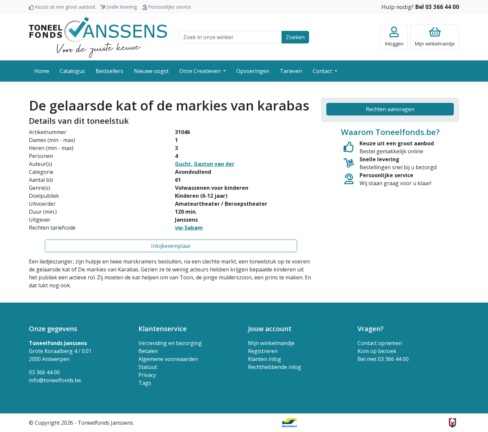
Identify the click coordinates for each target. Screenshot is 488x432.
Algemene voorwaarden (168, 359)
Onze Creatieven (200, 71)
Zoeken (295, 37)
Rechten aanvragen (390, 109)
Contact (323, 71)
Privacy (147, 375)
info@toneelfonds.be (55, 380)
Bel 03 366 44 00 (437, 7)
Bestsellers (109, 71)
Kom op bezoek (377, 351)
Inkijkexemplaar (171, 246)
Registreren (263, 351)
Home (41, 71)
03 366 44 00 (44, 372)
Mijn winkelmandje (271, 343)
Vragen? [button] (370, 328)
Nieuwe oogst (151, 71)
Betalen (148, 351)
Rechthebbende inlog (274, 367)
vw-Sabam (189, 227)
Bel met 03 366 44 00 (383, 359)
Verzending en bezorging (170, 343)
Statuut (147, 367)
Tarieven (291, 71)
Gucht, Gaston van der (204, 164)
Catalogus (72, 71)
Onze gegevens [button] (53, 328)
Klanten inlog (264, 359)
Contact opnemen (380, 343)
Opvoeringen (252, 71)
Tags (144, 383)
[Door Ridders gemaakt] (452, 423)
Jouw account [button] (269, 328)
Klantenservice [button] (162, 328)
